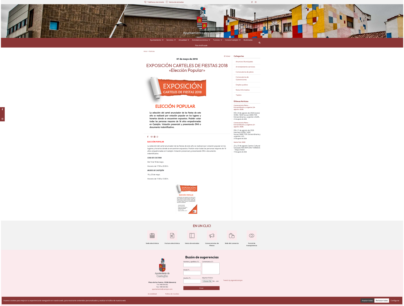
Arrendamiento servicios (245, 67)
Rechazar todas (382, 300)
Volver (227, 56)
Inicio (145, 51)
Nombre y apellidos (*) (191, 262)
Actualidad (183, 40)
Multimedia (248, 40)
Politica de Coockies (172, 294)
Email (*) (186, 270)
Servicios (169, 40)
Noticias (152, 51)
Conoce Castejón (231, 40)
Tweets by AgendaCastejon (233, 280)
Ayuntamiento (155, 40)
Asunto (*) (186, 278)
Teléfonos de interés (155, 2)
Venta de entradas (176, 2)
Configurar (395, 300)
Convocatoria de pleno (245, 72)
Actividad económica (200, 40)
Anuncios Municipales (244, 61)
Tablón (238, 95)
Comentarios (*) (207, 262)
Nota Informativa (242, 90)
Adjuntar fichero (207, 278)
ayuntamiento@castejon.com (162, 289)
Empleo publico (242, 85)
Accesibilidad (152, 294)
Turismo (216, 40)
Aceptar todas (367, 300)
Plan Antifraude (201, 45)
